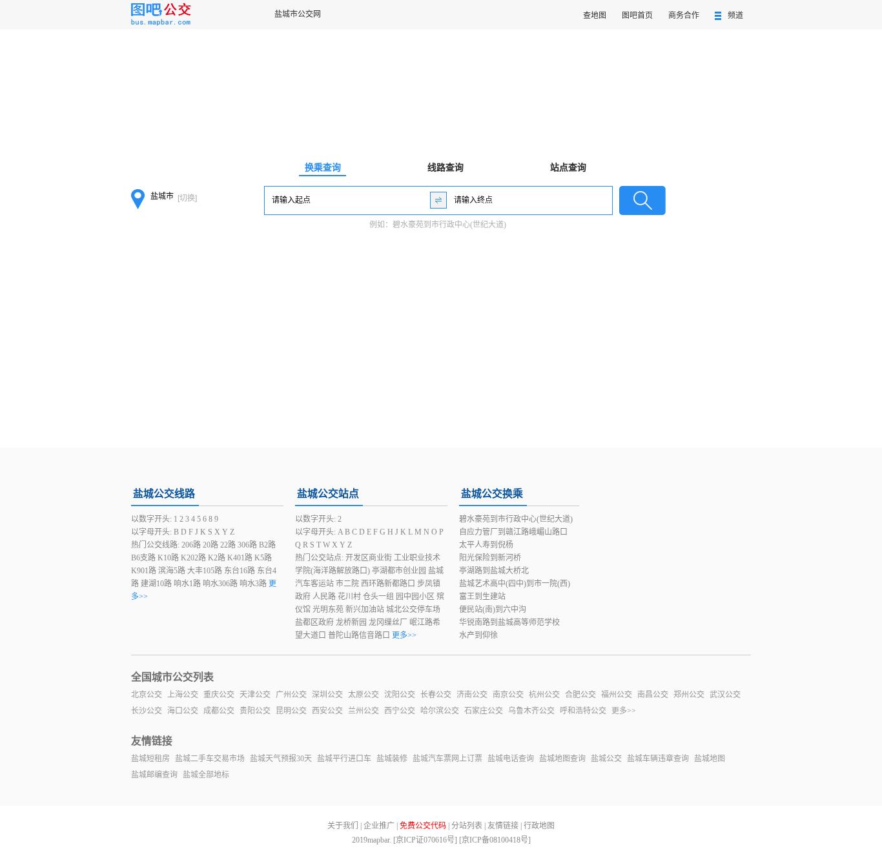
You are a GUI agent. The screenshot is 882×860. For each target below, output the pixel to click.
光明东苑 (328, 609)
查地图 (594, 15)
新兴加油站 (364, 609)
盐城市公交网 (297, 14)
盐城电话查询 (510, 758)
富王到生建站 (482, 596)
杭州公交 (544, 694)
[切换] (187, 198)
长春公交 (435, 694)
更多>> (404, 635)
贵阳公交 (255, 710)
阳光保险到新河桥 (490, 557)
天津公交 (255, 694)
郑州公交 (688, 694)
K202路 (193, 557)
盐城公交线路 (164, 493)
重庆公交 (218, 694)
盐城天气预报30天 (281, 758)
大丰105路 (204, 570)
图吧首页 (637, 15)
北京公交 (146, 694)
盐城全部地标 (206, 774)
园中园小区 (415, 596)
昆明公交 (291, 710)
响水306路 (220, 583)
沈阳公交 (399, 694)
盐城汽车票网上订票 (447, 758)
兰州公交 (363, 710)
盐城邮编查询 (154, 774)
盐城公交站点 (328, 493)
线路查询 (445, 167)
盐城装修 (391, 758)
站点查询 (568, 167)
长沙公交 (146, 710)
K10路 (168, 557)
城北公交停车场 (413, 609)
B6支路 (143, 557)
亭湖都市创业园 (399, 570)
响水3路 (253, 583)
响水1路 (187, 583)
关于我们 (342, 825)
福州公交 (616, 694)
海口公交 (182, 710)
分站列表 (466, 825)
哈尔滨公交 (439, 710)
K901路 (143, 570)
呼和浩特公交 (583, 710)
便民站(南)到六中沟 (492, 609)
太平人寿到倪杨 (486, 544)
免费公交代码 (423, 825)
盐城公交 (606, 758)
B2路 (267, 544)
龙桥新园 (351, 622)
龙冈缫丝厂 (388, 622)
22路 (228, 544)
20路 (210, 544)
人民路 (324, 596)
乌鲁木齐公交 (531, 710)
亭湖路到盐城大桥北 (494, 570)
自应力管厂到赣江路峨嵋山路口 (513, 532)
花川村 (349, 596)
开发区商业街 (368, 557)
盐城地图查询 (562, 758)
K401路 (239, 557)
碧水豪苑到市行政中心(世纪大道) (449, 224)
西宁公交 (399, 710)
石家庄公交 (483, 710)
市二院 (347, 583)
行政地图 (539, 825)
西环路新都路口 (388, 583)
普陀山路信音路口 (359, 635)
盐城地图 (709, 758)
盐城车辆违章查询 (658, 758)
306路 (247, 544)
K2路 (216, 557)
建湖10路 (156, 583)
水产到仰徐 (478, 635)
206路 (191, 544)
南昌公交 (652, 694)
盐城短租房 (150, 758)
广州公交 (291, 694)
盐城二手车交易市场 (210, 758)
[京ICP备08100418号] (495, 840)
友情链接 (502, 825)
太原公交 (363, 694)
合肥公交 (580, 694)
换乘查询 (323, 167)
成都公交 (218, 710)
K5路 (263, 557)
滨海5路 (171, 570)
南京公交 (508, 694)
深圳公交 (327, 694)
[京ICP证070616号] (425, 840)
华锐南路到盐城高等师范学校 (509, 622)
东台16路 (239, 570)
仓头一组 (378, 596)
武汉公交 (725, 694)
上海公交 (182, 694)
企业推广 (379, 825)
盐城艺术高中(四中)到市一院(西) (514, 583)
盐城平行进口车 (344, 758)
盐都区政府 (314, 622)
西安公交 (327, 710)
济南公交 (471, 694)
